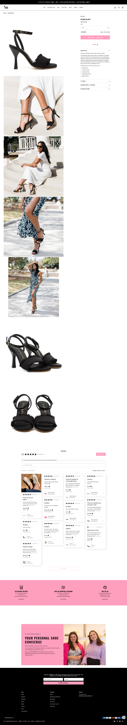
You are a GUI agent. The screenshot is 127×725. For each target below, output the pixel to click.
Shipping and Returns (55, 696)
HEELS (5, 13)
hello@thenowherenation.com (85, 695)
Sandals (23, 696)
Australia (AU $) (9, 717)
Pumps (23, 706)
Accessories (24, 711)
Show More (31, 505)
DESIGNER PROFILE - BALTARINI (88, 85)
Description (84, 50)
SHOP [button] (22, 692)
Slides (22, 704)
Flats (22, 709)
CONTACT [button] (81, 692)
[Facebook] (114, 721)
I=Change (20, 721)
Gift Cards (52, 706)
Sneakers (23, 699)
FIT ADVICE (83, 81)
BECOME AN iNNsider (63, 683)
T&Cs (29, 721)
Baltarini (83, 16)
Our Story (52, 701)
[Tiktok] (117, 721)
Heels (22, 694)
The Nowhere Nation (9, 721)
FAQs (51, 694)
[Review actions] (39, 494)
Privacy (33, 721)
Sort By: (95, 470)
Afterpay (25, 721)
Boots (22, 701)
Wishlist (94, 44)
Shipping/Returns (85, 89)
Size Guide (83, 32)
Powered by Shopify (40, 721)
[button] (58, 7)
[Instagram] (122, 721)
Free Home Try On (54, 704)
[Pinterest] (120, 721)
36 (82, 27)
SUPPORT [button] (52, 692)
